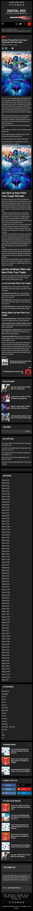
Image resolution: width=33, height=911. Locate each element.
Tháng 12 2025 (6, 494)
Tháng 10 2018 (6, 671)
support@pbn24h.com (14, 888)
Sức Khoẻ (4, 718)
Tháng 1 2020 (5, 666)
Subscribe (29, 24)
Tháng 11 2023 (6, 559)
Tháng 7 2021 (5, 625)
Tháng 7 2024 (5, 537)
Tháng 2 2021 (5, 630)
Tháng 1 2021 (5, 633)
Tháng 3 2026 (5, 485)
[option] (16, 752)
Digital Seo (16, 11)
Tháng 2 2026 (5, 488)
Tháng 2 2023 (5, 584)
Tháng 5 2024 (5, 543)
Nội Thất (4, 713)
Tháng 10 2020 (6, 641)
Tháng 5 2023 (5, 576)
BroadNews (24, 906)
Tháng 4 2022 (5, 606)
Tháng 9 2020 (5, 644)
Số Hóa (4, 716)
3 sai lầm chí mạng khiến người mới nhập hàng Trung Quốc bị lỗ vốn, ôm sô (6, 817)
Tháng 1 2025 (5, 524)
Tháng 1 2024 (5, 554)
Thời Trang (4, 724)
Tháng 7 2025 (5, 507)
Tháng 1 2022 (5, 614)
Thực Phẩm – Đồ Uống (8, 727)
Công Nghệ (5, 694)
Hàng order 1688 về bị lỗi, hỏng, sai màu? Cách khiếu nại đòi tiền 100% (6, 771)
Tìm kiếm (7, 427)
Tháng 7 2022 (5, 598)
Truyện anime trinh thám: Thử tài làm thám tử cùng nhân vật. (6, 398)
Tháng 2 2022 (5, 611)
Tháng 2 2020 (5, 663)
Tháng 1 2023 (5, 587)
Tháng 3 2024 (5, 548)
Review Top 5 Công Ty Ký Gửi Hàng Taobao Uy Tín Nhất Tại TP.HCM (6, 751)
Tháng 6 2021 (5, 628)
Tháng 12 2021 (6, 617)
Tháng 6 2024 (5, 540)
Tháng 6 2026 (5, 480)
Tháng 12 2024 (6, 526)
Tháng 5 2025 (5, 513)
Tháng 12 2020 (6, 636)
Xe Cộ (3, 735)
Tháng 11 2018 (6, 669)
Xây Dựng (4, 729)
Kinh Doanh (5, 707)
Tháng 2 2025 (5, 521)
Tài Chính (4, 721)
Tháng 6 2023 (5, 573)
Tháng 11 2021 (6, 619)
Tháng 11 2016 (6, 674)
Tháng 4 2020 (5, 658)
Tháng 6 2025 (5, 510)
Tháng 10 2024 (6, 532)
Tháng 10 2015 (6, 677)
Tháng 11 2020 (6, 639)
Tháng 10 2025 (6, 499)
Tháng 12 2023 (6, 557)
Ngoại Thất (5, 710)
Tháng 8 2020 (5, 647)
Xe (2, 732)
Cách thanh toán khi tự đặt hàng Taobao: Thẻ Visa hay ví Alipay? (6, 761)
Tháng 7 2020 (5, 650)
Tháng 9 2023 (5, 565)
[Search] (24, 24)
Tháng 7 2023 (5, 570)
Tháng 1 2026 (5, 491)
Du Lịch (4, 699)
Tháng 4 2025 (5, 515)
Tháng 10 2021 (6, 622)
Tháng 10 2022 (6, 595)
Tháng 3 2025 (5, 518)
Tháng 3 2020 (5, 660)
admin (4, 44)
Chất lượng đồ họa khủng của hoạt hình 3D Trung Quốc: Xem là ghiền (6, 417)
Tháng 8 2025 (5, 505)
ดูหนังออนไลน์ (16, 98)
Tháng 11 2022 (6, 592)
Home (5, 895)
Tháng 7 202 (5, 680)
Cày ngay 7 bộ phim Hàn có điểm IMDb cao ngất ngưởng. (6, 388)
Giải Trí (4, 702)
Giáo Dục (4, 705)
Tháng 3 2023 (5, 581)
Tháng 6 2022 (5, 600)
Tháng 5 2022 (5, 603)
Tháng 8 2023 (5, 567)
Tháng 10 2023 (6, 562)
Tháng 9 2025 (5, 502)
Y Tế (3, 738)
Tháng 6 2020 (5, 652)
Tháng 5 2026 (5, 483)
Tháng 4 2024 (5, 546)
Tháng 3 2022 (5, 609)
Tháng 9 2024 (5, 535)
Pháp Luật (13, 897)
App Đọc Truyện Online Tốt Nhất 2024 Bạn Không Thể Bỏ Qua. (6, 407)
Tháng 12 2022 (6, 589)
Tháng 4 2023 (5, 578)
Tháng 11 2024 (6, 529)
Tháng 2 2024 (5, 551)
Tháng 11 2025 (6, 496)
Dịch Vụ (4, 697)
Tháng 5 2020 (5, 655)
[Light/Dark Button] (19, 24)
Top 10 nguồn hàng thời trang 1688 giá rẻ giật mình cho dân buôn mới (6, 827)
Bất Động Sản (5, 691)
